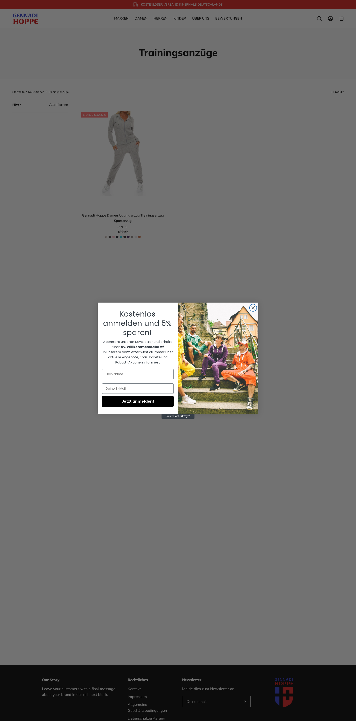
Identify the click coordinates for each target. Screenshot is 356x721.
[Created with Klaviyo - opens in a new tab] (178, 416)
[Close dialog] (253, 307)
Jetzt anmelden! (138, 401)
